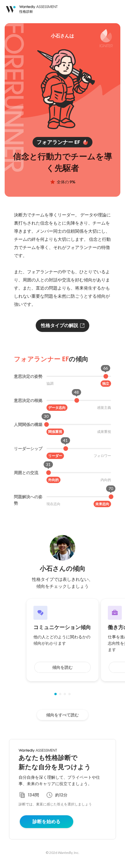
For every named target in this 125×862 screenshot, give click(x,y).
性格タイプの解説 (59, 325)
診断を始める (46, 821)
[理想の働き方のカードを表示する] (69, 694)
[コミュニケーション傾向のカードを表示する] (55, 694)
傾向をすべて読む (62, 715)
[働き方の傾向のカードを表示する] (60, 694)
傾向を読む (62, 667)
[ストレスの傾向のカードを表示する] (65, 694)
